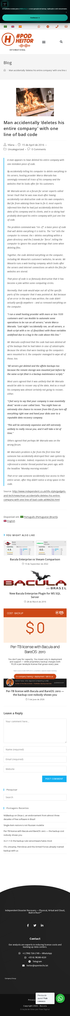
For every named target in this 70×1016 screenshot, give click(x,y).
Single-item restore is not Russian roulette (24, 825)
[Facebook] (28, 925)
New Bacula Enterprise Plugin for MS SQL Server (35, 595)
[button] (43, 42)
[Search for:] (35, 797)
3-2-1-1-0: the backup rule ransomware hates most (28, 840)
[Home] (5, 70)
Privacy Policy (35, 1000)
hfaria (11, 144)
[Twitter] (35, 925)
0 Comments (39, 149)
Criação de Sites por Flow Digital (35, 1009)
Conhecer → (35, 18)
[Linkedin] (42, 925)
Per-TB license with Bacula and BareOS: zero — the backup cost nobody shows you (35, 693)
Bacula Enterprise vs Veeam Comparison (35, 559)
